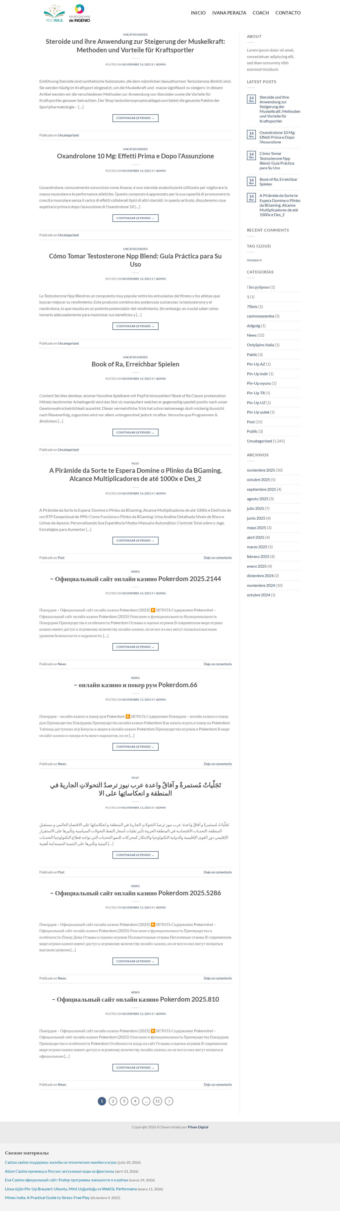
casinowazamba (260, 315)
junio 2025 (256, 518)
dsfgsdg (253, 325)
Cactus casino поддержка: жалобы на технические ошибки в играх (61, 1162)
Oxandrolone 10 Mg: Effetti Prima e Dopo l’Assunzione (135, 156)
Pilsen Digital (198, 1127)
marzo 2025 (257, 546)
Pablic (252, 354)
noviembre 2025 (261, 470)
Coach (261, 12)
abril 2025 (255, 537)
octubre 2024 (258, 594)
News (135, 571)
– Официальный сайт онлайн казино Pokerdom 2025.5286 (135, 893)
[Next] (169, 1101)
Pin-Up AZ (256, 364)
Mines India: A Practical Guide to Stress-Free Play (47, 1197)
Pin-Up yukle (258, 412)
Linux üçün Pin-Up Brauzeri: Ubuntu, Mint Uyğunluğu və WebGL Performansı (71, 1188)
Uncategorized (135, 34)
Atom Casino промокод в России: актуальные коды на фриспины (59, 1171)
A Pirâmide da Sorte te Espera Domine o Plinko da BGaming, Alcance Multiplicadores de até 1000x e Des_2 (280, 205)
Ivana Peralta (229, 12)
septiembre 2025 (261, 489)
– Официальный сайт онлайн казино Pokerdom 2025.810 (135, 999)
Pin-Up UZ (256, 402)
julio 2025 (255, 508)
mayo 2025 (256, 527)
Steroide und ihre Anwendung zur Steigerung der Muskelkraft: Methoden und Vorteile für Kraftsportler (280, 109)
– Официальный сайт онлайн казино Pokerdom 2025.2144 (135, 578)
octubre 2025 (258, 479)
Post (135, 463)
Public (252, 431)
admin (161, 64)
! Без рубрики (258, 287)
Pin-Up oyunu (259, 383)
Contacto (288, 12)
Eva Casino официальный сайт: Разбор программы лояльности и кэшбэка (66, 1179)
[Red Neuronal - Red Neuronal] (74, 13)
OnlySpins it (254, 260)
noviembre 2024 (261, 585)
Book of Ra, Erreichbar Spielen (135, 364)
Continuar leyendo (135, 118)
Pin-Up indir (257, 373)
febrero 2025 (258, 556)
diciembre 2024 (260, 575)
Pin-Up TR (256, 392)
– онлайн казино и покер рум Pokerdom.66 (135, 684)
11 (157, 1101)
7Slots (252, 306)
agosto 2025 (257, 498)
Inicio (198, 12)
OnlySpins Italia (260, 344)
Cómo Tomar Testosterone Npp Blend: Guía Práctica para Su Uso (277, 160)
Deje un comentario (218, 558)
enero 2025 (257, 566)
